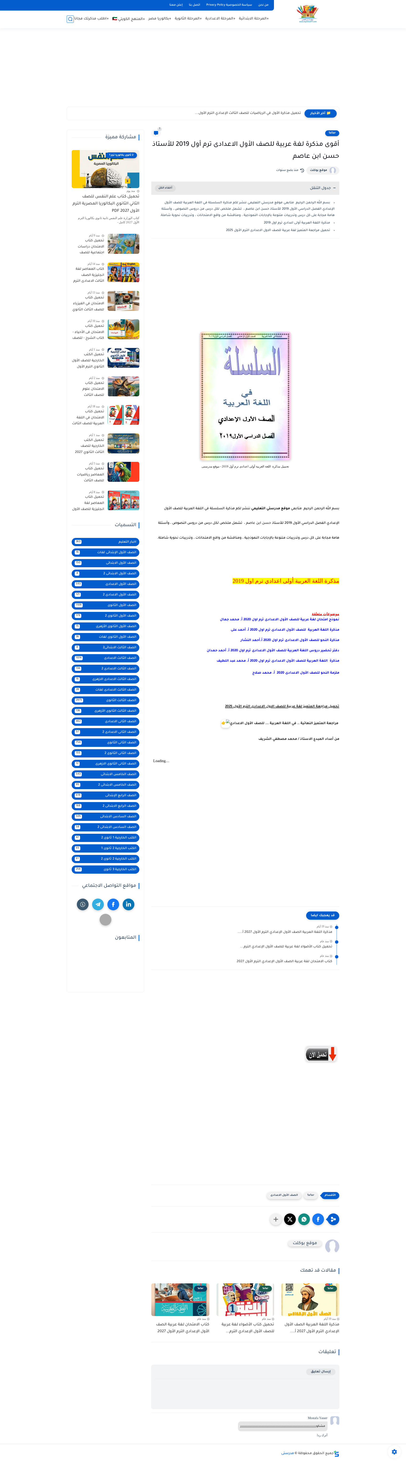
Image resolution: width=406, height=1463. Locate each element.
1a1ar (332, 133)
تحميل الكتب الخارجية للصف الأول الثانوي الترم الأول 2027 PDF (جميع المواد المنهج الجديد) (88, 362)
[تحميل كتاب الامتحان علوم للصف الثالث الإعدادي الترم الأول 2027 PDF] (123, 386)
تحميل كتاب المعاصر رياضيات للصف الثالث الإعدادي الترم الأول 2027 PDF (89, 475)
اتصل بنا (194, 5)
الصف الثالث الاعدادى (106, 658)
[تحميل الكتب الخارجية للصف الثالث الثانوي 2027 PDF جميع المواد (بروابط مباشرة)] (123, 443)
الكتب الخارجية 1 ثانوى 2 (106, 838)
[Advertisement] (203, 70)
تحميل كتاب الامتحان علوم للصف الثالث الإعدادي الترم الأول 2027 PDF (89, 390)
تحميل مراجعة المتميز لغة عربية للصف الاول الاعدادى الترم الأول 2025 (278, 230)
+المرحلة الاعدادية (220, 19)
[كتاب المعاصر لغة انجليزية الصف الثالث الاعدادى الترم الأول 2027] (123, 272)
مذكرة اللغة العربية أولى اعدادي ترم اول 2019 (297, 223)
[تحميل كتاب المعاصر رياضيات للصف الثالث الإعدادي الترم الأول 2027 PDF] (123, 472)
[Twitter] (105, 920)
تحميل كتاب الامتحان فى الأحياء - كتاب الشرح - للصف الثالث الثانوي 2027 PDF (88, 333)
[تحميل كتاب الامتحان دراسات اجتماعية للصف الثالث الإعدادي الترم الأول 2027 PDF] (123, 244)
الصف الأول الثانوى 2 (106, 616)
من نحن (263, 5)
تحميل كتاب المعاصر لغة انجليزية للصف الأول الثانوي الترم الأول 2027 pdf (88, 504)
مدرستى (287, 1453)
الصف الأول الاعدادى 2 (106, 595)
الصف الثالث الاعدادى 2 (106, 669)
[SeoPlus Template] (336, 1454)
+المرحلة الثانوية (188, 19)
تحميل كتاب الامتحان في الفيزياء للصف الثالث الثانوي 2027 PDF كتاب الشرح (88, 304)
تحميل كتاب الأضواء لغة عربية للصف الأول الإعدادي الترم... (286, 947)
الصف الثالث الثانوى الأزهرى (106, 711)
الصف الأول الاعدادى (284, 1195)
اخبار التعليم (106, 542)
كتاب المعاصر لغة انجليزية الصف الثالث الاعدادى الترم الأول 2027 (88, 276)
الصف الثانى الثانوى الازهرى (106, 764)
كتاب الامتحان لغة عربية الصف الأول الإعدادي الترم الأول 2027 (284, 962)
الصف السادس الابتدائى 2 (106, 827)
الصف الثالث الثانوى (106, 700)
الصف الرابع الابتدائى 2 (106, 806)
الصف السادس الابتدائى (106, 816)
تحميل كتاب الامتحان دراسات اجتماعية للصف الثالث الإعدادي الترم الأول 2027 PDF (88, 247)
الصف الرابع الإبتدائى (106, 795)
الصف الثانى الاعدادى (106, 721)
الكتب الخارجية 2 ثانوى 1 (106, 848)
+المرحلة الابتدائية (254, 19)
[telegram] (98, 904)
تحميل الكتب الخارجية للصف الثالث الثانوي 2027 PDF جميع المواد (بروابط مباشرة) (89, 447)
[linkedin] (128, 904)
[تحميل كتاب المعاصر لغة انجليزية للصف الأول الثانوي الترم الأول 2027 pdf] (123, 500)
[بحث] (70, 19)
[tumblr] (83, 904)
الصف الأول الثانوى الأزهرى (106, 626)
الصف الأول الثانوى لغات (106, 637)
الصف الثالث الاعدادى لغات (106, 690)
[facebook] (113, 904)
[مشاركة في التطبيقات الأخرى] (276, 1219)
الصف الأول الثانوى (106, 605)
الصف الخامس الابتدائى (106, 774)
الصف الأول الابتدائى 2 (106, 573)
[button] (318, 1219)
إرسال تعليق (321, 1372)
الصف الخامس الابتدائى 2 (106, 785)
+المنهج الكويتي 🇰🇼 (128, 19)
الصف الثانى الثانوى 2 (106, 753)
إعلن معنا (176, 5)
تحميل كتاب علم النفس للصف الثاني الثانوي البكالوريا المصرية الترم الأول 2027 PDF (106, 204)
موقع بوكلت (318, 170)
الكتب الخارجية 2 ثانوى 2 (106, 859)
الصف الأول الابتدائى (106, 563)
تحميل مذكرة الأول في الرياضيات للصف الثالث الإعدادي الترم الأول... (248, 113)
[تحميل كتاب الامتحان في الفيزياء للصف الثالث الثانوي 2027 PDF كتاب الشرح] (123, 301)
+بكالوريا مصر (159, 19)
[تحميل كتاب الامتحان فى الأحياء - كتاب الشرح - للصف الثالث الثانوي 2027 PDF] (123, 329)
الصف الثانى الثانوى (106, 743)
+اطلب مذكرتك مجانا (91, 19)
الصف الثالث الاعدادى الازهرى (106, 679)
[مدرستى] (307, 13)
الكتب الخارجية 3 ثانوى (106, 869)
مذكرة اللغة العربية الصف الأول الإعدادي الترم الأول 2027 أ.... (285, 932)
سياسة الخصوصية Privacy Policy (229, 5)
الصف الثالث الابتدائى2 (106, 647)
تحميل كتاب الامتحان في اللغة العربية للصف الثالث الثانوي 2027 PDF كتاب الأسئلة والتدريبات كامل (88, 419)
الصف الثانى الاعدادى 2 (106, 732)
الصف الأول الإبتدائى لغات (106, 552)
